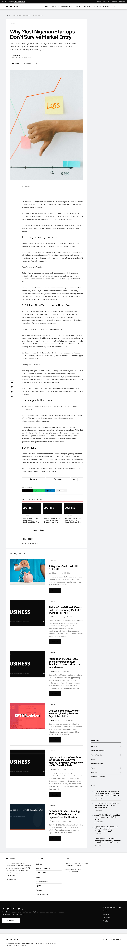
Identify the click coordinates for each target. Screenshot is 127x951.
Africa (75, 6)
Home (47, 6)
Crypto (95, 6)
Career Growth (104, 6)
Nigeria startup (33, 543)
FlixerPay (122, 1)
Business (53, 6)
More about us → (12, 879)
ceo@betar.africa (71, 872)
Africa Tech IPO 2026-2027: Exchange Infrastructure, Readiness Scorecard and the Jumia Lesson (64, 663)
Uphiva (99, 1)
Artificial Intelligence (65, 6)
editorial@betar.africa (73, 865)
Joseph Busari (16, 55)
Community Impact (98, 776)
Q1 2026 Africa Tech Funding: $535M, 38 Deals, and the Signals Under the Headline (64, 814)
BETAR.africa (12, 6)
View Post (54, 590)
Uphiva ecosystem (19, 1)
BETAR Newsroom (54, 617)
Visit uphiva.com (11, 920)
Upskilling (106, 1)
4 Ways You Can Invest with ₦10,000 (63, 567)
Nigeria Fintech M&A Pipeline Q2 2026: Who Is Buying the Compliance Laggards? (106, 829)
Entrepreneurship (85, 6)
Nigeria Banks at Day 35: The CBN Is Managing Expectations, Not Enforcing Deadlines (107, 805)
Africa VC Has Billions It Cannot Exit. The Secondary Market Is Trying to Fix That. (66, 610)
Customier (114, 1)
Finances (94, 772)
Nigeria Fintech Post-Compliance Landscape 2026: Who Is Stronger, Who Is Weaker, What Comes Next (107, 793)
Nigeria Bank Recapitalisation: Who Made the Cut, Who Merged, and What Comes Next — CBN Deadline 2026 (66, 761)
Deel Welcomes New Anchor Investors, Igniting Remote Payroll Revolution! (64, 713)
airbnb (24, 543)
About (113, 6)
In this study (36, 338)
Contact (112, 939)
